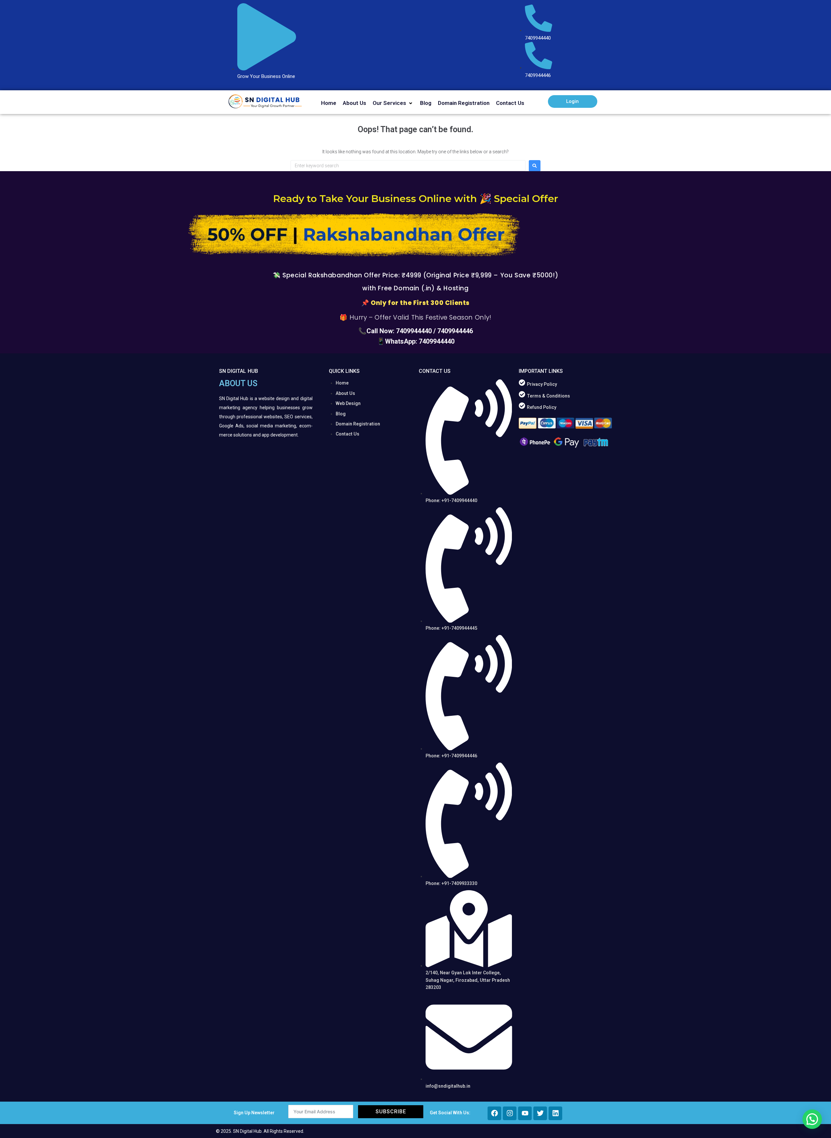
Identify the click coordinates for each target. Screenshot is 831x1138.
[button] (393, 103)
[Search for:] (408, 165)
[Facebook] (494, 1113)
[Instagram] (509, 1113)
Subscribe (391, 1111)
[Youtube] (525, 1113)
